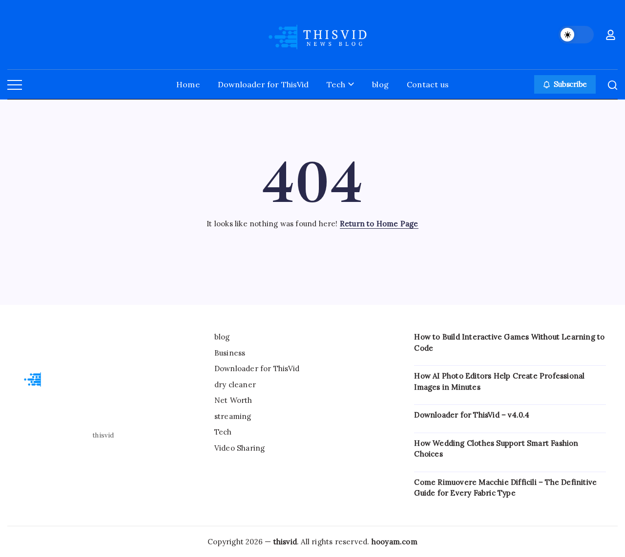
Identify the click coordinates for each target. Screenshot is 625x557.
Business (230, 353)
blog (222, 336)
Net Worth (233, 400)
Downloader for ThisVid (256, 368)
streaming (232, 416)
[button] (576, 34)
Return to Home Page (379, 223)
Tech (223, 432)
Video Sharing (239, 448)
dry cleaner (235, 384)
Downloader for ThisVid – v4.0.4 (471, 414)
